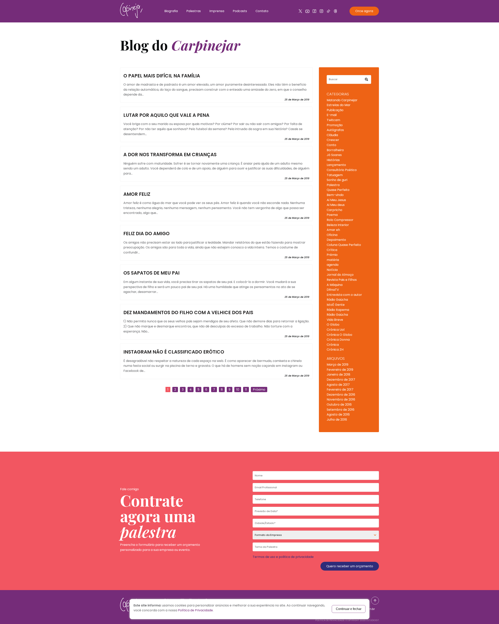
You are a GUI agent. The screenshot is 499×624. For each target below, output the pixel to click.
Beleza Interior (338, 225)
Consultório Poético (342, 170)
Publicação (335, 110)
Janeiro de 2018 (338, 374)
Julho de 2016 (337, 419)
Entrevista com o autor (344, 294)
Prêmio (332, 255)
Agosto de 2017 (338, 384)
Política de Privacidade (329, 620)
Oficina (332, 235)
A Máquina (334, 285)
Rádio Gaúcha (337, 299)
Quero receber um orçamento (349, 566)
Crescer (333, 140)
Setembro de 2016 (340, 409)
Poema (332, 215)
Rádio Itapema (338, 310)
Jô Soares (334, 155)
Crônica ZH (335, 349)
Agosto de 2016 (338, 414)
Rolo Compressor (340, 220)
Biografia (171, 11)
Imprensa (216, 11)
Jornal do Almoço (340, 274)
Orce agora (364, 11)
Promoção (335, 125)
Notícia (332, 270)
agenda (332, 264)
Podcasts (240, 11)
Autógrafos (335, 130)
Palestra (333, 185)
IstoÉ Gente (336, 304)
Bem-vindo (335, 195)
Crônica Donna (338, 339)
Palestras (193, 11)
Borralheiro (335, 150)
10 (237, 389)
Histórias (333, 160)
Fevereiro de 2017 (340, 389)
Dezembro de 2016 (341, 394)
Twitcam (333, 120)
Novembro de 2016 (341, 399)
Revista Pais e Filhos (342, 279)
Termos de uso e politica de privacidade (283, 557)
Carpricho (334, 210)
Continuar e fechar (348, 609)
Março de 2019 (337, 364)
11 (246, 389)
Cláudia (332, 135)
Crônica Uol (335, 329)
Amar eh (333, 230)
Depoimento (336, 240)
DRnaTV (333, 289)
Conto (331, 145)
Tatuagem (335, 175)
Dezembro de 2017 (341, 379)
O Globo (333, 324)
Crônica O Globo (339, 334)
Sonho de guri (337, 180)
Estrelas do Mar (338, 105)
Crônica (333, 344)
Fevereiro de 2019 (340, 369)
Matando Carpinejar (342, 100)
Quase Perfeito (338, 190)
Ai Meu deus (336, 205)
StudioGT (373, 620)
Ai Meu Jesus (336, 200)
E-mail (332, 115)
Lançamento (336, 165)
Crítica (332, 250)
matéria (333, 260)
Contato (262, 11)
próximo (259, 389)
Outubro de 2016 (339, 404)
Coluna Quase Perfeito (344, 245)
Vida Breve (335, 319)
